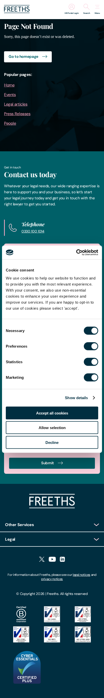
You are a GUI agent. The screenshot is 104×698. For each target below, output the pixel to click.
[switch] (91, 346)
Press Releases (17, 113)
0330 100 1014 (32, 231)
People (10, 123)
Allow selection (52, 428)
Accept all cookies (52, 413)
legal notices (81, 575)
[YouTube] (52, 560)
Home (9, 85)
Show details (76, 398)
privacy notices (52, 579)
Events (10, 94)
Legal (10, 539)
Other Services (19, 524)
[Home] (52, 507)
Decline (52, 442)
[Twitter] (41, 560)
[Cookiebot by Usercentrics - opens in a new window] (76, 252)
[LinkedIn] (62, 560)
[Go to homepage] (17, 12)
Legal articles (16, 104)
